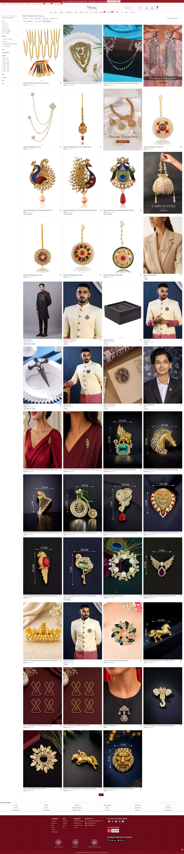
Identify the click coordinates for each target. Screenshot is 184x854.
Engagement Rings (168, 810)
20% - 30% (6, 61)
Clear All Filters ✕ (47, 21)
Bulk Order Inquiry (40, 3)
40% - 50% (6, 63)
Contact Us (4, 3)
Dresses (16, 807)
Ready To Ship (45, 18)
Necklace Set (138, 805)
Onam (31, 18)
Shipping (65, 823)
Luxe (122, 12)
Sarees (55, 12)
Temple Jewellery (107, 805)
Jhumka (168, 805)
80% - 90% (6, 71)
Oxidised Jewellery (16, 810)
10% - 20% (6, 59)
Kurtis (75, 12)
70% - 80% (6, 69)
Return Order (28, 3)
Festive (110, 12)
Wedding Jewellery (76, 810)
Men (86, 12)
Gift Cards (50, 3)
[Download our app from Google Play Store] (112, 840)
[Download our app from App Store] (121, 840)
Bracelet (46, 807)
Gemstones (107, 810)
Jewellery (81, 12)
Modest (117, 12)
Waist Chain (137, 810)
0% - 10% (6, 58)
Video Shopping (58, 3)
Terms (53, 827)
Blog (53, 825)
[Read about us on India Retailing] (113, 830)
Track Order (21, 3)
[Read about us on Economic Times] (109, 830)
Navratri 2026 (38, 18)
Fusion (126, 12)
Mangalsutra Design (76, 807)
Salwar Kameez (69, 12)
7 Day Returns (10, 3)
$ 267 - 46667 (7, 31)
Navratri (102, 12)
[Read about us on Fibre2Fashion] (117, 830)
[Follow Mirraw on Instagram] (119, 821)
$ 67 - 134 (6, 27)
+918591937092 (91, 825)
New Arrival (25, 18)
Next (101, 794)
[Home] (91, 7)
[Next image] (60, 53)
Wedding (95, 12)
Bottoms (107, 807)
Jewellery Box (137, 807)
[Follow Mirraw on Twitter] (112, 821)
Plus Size (132, 12)
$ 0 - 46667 (6, 33)
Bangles (46, 805)
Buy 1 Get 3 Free (54, 18)
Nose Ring (76, 805)
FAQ (64, 827)
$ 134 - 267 (6, 29)
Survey (33, 3)
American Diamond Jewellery (10, 43)
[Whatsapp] (109, 821)
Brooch (5, 41)
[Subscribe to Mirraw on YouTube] (116, 821)
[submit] (140, 8)
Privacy (53, 829)
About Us (54, 821)
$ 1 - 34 (5, 23)
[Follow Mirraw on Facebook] (122, 821)
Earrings (16, 805)
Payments (65, 821)
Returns (64, 825)
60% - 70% (6, 67)
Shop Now (44, 79)
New (50, 12)
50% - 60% (6, 65)
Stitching (16, 3)
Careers (76, 827)
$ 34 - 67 (6, 25)
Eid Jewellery (7, 46)
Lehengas (61, 12)
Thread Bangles (46, 810)
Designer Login (77, 823)
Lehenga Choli (168, 807)
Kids (91, 12)
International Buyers (78, 821)
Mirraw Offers (55, 831)
